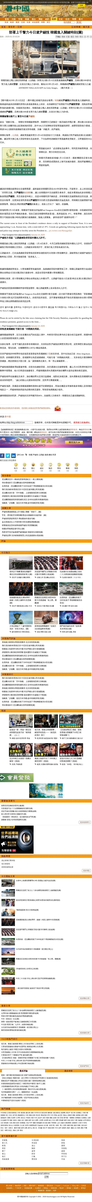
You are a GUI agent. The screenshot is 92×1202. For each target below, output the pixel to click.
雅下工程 (65, 738)
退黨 (30, 1115)
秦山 (4, 1154)
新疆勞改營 (33, 1125)
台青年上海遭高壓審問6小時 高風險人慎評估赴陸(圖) (36, 880)
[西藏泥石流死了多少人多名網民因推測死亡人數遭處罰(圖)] (8, 890)
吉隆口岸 (40, 577)
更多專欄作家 (85, 1163)
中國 (43, 606)
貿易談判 (4, 1118)
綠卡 (85, 1125)
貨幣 (36, 1120)
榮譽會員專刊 (8, 801)
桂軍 (22, 1128)
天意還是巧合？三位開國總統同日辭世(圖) (17, 808)
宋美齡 (40, 1128)
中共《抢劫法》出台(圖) (10, 1019)
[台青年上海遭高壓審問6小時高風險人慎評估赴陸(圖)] (8, 880)
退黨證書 (54, 1188)
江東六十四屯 (82, 1123)
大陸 (14, 19)
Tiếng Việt (75, 1185)
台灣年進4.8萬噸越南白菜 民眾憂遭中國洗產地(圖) (20, 1013)
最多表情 (68, 1071)
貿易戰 (63, 1113)
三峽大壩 (85, 1113)
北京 (2, 1123)
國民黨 (50, 1113)
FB (8, 1120)
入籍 (82, 1125)
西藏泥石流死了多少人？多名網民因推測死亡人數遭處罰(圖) (38, 890)
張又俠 (73, 1113)
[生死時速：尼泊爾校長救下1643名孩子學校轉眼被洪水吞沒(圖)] (8, 939)
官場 (20, 19)
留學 (64, 1125)
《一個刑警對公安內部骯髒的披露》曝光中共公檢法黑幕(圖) (23, 1089)
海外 (6, 1128)
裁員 (38, 764)
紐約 (47, 19)
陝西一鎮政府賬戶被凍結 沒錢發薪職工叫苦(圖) (18, 1022)
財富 (72, 1120)
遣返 (71, 1125)
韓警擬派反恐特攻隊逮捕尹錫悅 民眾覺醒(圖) (20, 525)
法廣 (89, 1118)
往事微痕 (78, 1118)
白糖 (49, 632)
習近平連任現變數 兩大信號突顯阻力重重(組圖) (18, 811)
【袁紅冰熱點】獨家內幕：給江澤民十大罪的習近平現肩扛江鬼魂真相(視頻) (29, 1078)
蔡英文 (88, 1120)
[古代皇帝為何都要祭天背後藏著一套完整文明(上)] (8, 949)
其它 (48, 22)
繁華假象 (49, 764)
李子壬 (64, 1156)
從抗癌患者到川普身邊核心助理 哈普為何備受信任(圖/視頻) (38, 900)
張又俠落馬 (5, 864)
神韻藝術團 (28, 1188)
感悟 (82, 1128)
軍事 (43, 22)
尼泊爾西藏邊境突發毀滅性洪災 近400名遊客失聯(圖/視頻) (25, 499)
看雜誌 (45, 1188)
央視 (50, 1125)
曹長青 (34, 1159)
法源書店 (38, 1188)
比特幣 (46, 1120)
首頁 (7, 19)
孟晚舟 (70, 1115)
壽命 (14, 1130)
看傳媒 (69, 1188)
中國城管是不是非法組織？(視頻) (13, 1100)
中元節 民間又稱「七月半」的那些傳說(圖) (17, 1024)
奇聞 (74, 19)
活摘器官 (75, 1123)
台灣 (84, 1120)
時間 (63, 632)
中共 (30, 606)
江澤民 (18, 1118)
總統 (50, 455)
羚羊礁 (76, 764)
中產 (75, 1120)
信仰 (17, 738)
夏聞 (63, 1146)
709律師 (53, 1123)
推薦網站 (9, 1188)
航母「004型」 (67, 764)
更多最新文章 (85, 1033)
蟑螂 (42, 632)
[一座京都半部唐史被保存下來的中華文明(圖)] (8, 988)
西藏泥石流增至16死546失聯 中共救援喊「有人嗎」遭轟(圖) (38, 959)
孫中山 (30, 1128)
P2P (30, 1123)
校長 (72, 606)
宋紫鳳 (4, 1140)
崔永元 (23, 1118)
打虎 (58, 1118)
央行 (22, 1120)
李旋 (28, 738)
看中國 (8, 417)
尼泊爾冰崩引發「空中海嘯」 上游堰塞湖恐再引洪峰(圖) (24, 493)
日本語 (83, 1185)
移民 (57, 1125)
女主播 (46, 1125)
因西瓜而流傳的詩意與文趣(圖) (12, 806)
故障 (67, 632)
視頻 (3, 711)
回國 (78, 1125)
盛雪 (33, 1151)
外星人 (10, 1130)
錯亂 (70, 632)
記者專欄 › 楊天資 (81, 27)
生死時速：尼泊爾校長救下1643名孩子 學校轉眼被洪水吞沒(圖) (27, 486)
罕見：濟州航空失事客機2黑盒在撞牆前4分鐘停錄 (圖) (24, 515)
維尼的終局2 (48, 738)
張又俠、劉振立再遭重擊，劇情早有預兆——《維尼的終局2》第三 (45, 732)
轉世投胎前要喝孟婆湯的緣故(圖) (13, 1030)
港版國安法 (21, 1115)
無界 (54, 1190)
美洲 (6, 22)
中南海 (28, 1118)
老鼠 (38, 632)
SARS (27, 1125)
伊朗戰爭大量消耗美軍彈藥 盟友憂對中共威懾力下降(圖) (24, 496)
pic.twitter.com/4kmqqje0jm (60, 230)
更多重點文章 (85, 998)
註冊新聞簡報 (8, 1169)
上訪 (58, 1123)
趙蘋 (63, 1151)
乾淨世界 (22, 738)
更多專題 (86, 870)
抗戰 (25, 1128)
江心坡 (22, 1125)
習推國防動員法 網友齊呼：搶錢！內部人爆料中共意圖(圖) (21, 600)
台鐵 (54, 1113)
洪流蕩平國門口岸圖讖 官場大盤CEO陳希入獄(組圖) (35, 929)
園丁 (4, 1151)
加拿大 (15, 1120)
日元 (53, 1120)
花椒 (45, 632)
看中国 (18, 10)
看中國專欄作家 (9, 1136)
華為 (55, 1115)
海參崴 (80, 1120)
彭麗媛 (19, 577)
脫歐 (19, 1120)
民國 (18, 1128)
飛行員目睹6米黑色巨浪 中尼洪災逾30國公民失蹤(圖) (23, 489)
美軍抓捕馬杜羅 (7, 867)
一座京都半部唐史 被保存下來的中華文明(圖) (33, 988)
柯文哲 (38, 1115)
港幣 (57, 1120)
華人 (54, 1125)
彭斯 (82, 1115)
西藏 (47, 606)
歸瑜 (63, 1143)
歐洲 (12, 22)
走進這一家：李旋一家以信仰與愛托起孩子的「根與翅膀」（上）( (20, 732)
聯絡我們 (18, 1185)
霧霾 (34, 1123)
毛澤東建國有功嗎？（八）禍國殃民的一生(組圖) (19, 1092)
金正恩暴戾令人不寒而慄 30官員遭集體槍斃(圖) (21, 522)
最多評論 (24, 1071)
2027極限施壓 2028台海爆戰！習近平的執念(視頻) (20, 1098)
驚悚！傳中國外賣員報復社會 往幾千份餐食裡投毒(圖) (21, 1075)
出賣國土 (79, 1113)
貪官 (44, 1118)
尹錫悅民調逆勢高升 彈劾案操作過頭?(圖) (18, 519)
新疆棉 (3, 1115)
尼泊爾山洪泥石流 (50, 577)
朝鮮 (11, 1120)
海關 (68, 1125)
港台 (34, 19)
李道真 (34, 1143)
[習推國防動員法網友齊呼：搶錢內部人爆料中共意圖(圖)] (8, 920)
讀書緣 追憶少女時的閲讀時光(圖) (13, 820)
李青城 (64, 1154)
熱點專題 (5, 856)
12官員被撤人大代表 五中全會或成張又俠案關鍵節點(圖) (22, 1052)
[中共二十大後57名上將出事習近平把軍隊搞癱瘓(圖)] (8, 978)
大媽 (10, 1123)
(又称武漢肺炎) (12, 1113)
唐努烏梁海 (4, 1125)
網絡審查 (68, 1123)
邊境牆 (78, 1115)
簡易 (63, 1140)
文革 (17, 1130)
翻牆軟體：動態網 (44, 1190)
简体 (63, 37)
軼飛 (4, 1146)
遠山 (33, 1146)
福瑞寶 (76, 1188)
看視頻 (83, 1188)
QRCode (20, 455)
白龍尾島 (16, 1125)
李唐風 (64, 1148)
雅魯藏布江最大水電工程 (78, 738)
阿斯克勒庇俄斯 (27, 632)
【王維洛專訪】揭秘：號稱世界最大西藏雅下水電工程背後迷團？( (70, 732)
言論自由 (40, 1125)
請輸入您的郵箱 (31, 1174)
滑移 (74, 632)
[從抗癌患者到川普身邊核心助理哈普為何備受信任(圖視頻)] (8, 900)
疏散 (76, 606)
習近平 (14, 577)
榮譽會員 (73, 429)
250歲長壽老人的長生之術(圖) (27, 969)
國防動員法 (21, 606)
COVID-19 (37, 1113)
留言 (72, 37)
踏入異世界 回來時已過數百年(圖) (13, 814)
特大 (81, 37)
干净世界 (18, 1188)
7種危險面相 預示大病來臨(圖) (27, 910)
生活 (67, 19)
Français (66, 1185)
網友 (26, 606)
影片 (81, 19)
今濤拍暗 (35, 1140)
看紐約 (61, 1188)
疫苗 (33, 1115)
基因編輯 (39, 1123)
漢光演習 (44, 1113)
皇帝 (59, 1128)
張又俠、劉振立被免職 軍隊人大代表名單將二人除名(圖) (22, 1044)
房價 (14, 1123)
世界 (54, 19)
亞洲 (23, 22)
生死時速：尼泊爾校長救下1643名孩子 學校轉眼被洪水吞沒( (71, 600)
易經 (68, 1128)
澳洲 (17, 22)
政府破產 (56, 764)
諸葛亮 (64, 1128)
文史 (61, 19)
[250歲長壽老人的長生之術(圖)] (8, 969)
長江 (7, 1115)
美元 (33, 1120)
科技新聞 (35, 22)
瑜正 (4, 1156)
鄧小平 (45, 1128)
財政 (69, 1120)
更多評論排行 (85, 1103)
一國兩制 (71, 1118)
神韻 (13, 738)
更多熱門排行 (85, 1066)
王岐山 (65, 1115)
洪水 (10, 1115)
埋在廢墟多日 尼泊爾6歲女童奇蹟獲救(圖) (18, 483)
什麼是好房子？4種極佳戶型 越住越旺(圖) (16, 1055)
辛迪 (63, 1159)
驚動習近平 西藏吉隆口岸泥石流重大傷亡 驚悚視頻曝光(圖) (23, 1081)
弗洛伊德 (44, 1115)
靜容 (33, 1154)
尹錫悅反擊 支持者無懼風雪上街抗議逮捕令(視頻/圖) (22, 535)
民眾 (54, 455)
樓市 (65, 1120)
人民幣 (41, 1120)
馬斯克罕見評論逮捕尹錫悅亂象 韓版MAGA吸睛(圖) (22, 532)
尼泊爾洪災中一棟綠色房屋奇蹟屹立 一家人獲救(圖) (22, 479)
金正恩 (60, 1115)
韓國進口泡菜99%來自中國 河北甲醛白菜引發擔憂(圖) (23, 649)
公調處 (15, 135)
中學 (68, 606)
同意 (81, 5)
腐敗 (51, 1118)
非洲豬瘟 (22, 1123)
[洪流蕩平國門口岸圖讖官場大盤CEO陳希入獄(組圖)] (8, 929)
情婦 (47, 1118)
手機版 (58, 37)
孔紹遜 (64, 577)
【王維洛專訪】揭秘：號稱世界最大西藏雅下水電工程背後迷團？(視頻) (28, 1058)
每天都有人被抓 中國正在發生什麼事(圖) (16, 1049)
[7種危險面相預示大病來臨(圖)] (8, 910)
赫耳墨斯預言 (16, 632)
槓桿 (29, 1120)
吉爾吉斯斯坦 (27, 577)
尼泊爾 (51, 606)
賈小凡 (4, 1143)
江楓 (33, 1156)
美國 (27, 19)
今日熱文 (5, 552)
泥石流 (39, 606)
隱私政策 (50, 1185)
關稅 (73, 1115)
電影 (55, 738)
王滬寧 (13, 1118)
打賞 (67, 37)
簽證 (75, 1125)
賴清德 (23, 1113)
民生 (2, 1128)
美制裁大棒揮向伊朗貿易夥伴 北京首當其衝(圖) (20, 642)
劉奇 (52, 1128)
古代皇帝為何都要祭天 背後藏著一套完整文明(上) (34, 949)
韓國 (57, 100)
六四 (26, 1115)
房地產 (61, 1120)
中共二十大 (81, 577)
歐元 (50, 1120)
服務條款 (41, 1185)
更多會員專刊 (85, 822)
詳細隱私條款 (46, 5)
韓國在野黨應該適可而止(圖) (13, 529)
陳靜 (33, 1148)
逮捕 (27, 192)
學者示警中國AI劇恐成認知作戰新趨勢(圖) (17, 1016)
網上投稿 (9, 1185)
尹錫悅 (31, 116)
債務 (26, 1120)
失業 (13, 764)
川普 (49, 354)
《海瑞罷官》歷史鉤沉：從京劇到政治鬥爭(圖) (18, 817)
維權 (49, 1123)
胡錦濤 (69, 577)
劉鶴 (9, 1118)
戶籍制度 (19, 764)
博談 (40, 19)
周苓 (4, 1148)
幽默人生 (74, 1128)
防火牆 (45, 1123)
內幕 (32, 1118)
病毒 (32, 1113)
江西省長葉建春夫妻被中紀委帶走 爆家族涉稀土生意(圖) (22, 1046)
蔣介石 (35, 1128)
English (58, 1185)
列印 (76, 37)
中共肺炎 (4, 1113)
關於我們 (32, 1185)
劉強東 (6, 1123)
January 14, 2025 (38, 235)
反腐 (54, 1118)
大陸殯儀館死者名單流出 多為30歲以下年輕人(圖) (19, 1086)
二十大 (74, 577)
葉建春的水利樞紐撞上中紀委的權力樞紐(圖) (17, 1063)
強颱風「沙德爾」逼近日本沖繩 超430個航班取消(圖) (23, 503)
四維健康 (5, 1159)
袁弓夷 (15, 1115)
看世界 (11, 27)
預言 (2, 1130)
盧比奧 (28, 1113)
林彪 (49, 1128)
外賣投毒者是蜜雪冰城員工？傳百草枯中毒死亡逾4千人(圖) (23, 1084)
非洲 (28, 22)
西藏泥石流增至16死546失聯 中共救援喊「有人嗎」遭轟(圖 (46, 600)
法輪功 (62, 1123)
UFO (48, 1115)
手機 (85, 1128)
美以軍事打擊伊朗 (8, 860)
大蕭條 (43, 764)
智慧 (78, 1128)
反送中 (40, 1118)
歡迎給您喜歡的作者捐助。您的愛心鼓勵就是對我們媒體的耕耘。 (26, 408)
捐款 (25, 1185)
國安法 (58, 1113)
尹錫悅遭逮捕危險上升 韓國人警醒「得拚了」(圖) (21, 512)
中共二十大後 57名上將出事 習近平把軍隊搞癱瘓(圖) (35, 978)
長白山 (11, 1125)
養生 (21, 1130)
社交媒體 (4, 1120)
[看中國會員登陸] (17, 777)
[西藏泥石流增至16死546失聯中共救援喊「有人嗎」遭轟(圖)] (8, 959)
